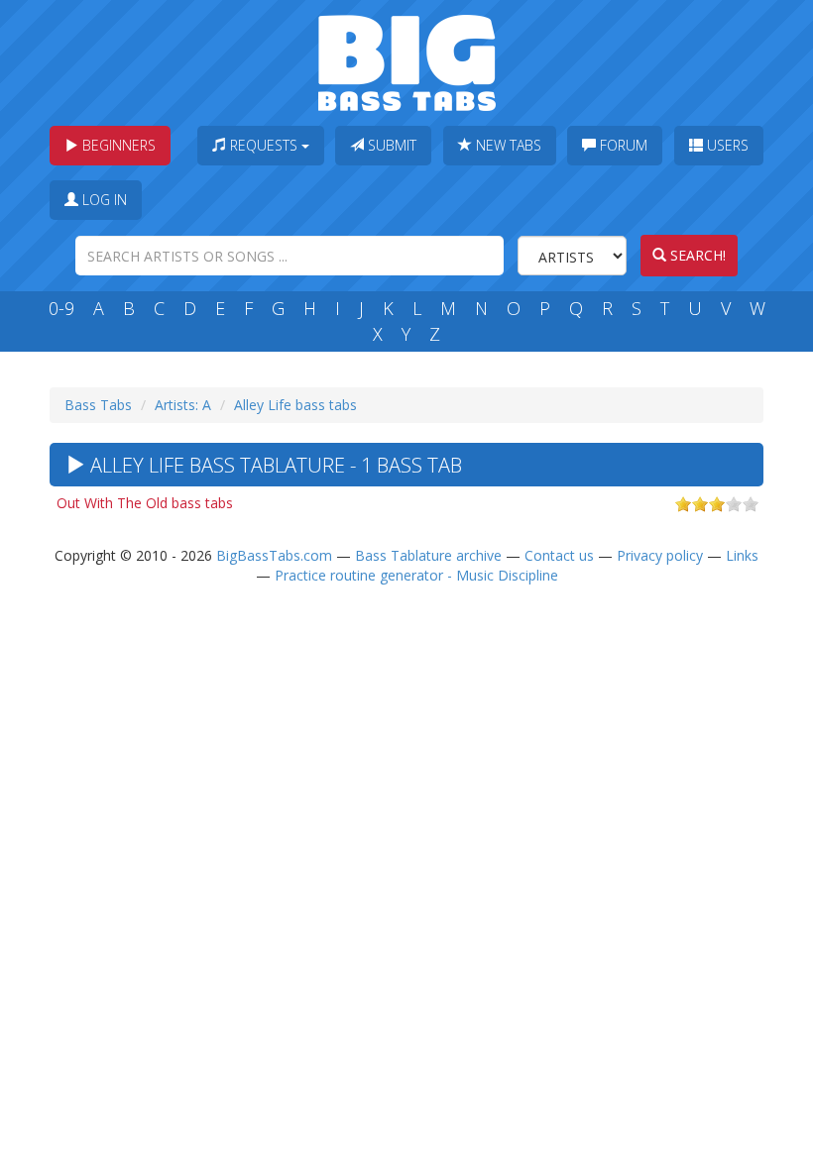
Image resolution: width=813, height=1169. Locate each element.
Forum (621, 145)
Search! (696, 255)
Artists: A (183, 404)
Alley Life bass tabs (295, 404)
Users (726, 145)
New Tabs (506, 145)
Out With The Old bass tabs (145, 502)
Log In (102, 199)
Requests (263, 145)
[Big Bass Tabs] (407, 61)
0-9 (61, 308)
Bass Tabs (98, 404)
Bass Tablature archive (428, 555)
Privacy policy (660, 555)
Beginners (117, 145)
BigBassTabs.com (274, 555)
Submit (390, 145)
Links (742, 555)
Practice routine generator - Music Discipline (416, 575)
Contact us (559, 555)
